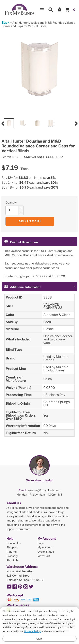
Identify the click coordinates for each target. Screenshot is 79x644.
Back (5, 23)
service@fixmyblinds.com (44, 490)
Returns (11, 551)
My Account (44, 547)
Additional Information (25, 287)
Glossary (12, 556)
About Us (12, 560)
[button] (20, 208)
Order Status (45, 551)
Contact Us (13, 543)
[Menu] (41, 9)
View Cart (43, 556)
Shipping (12, 547)
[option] (9, 123)
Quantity (11, 202)
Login (41, 543)
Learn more (22, 529)
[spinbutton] (16, 210)
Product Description (24, 242)
